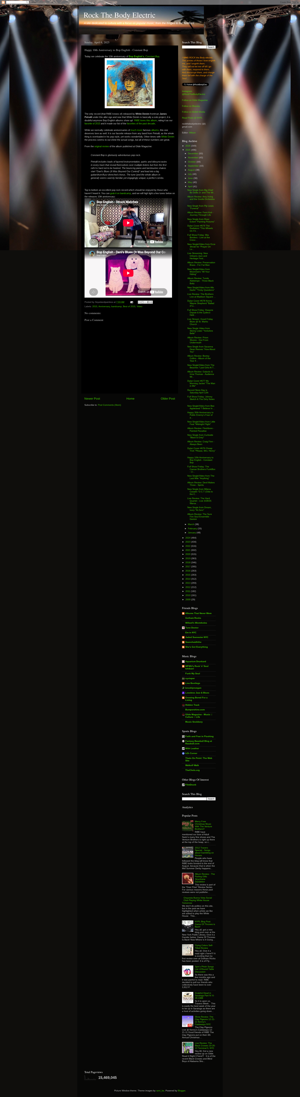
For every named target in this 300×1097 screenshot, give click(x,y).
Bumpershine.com (195, 709)
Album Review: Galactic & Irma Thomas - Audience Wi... (200, 374)
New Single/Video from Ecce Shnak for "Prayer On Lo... (201, 246)
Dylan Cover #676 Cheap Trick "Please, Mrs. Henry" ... (201, 451)
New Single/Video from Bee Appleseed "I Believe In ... (201, 407)
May (190, 182)
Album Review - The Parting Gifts (205, 878)
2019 (188, 558)
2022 (188, 546)
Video (139, 306)
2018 (188, 562)
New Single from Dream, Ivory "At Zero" (199, 508)
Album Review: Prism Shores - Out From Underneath (197, 340)
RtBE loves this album (145, 120)
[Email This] (139, 302)
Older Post (168, 398)
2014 (188, 579)
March (191, 524)
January (192, 532)
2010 (188, 595)
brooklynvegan (193, 688)
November (193, 157)
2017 (188, 566)
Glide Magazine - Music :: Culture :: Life (198, 715)
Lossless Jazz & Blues (197, 693)
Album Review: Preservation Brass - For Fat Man (201, 263)
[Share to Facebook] (148, 302)
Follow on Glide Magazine (195, 100)
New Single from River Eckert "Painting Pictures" (201, 220)
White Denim (167, 136)
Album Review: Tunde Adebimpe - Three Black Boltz (200, 280)
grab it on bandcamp (120, 193)
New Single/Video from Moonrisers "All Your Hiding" (198, 271)
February (193, 528)
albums (155, 130)
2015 (94, 306)
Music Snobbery (194, 722)
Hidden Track (192, 705)
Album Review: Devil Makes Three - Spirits (201, 483)
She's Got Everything (196, 647)
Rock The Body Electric (119, 15)
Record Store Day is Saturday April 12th (197, 391)
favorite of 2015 (92, 123)
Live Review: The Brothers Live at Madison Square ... (201, 295)
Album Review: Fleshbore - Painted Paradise (200, 429)
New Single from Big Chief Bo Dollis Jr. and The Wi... (201, 191)
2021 (188, 550)
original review (101, 146)
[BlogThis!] (142, 302)
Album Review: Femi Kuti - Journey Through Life (200, 213)
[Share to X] (145, 302)
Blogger (181, 1090)
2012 (188, 587)
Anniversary (104, 306)
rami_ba (160, 1090)
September (194, 166)
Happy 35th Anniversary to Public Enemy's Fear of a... (200, 415)
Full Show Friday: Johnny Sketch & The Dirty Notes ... (201, 399)
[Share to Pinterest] (151, 302)
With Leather (192, 748)
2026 (188, 146)
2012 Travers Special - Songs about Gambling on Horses (204, 852)
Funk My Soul (192, 673)
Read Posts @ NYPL (192, 118)
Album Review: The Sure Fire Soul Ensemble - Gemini (199, 516)
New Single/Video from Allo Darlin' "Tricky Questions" (201, 288)
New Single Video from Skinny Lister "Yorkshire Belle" (200, 331)
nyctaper (190, 678)
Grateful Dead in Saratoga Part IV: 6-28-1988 (204, 995)
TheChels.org (192, 770)
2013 (188, 583)
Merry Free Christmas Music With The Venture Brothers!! (203, 825)
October (192, 162)
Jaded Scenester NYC (196, 637)
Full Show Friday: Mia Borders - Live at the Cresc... (198, 237)
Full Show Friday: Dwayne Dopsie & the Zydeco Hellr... (200, 312)
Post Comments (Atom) (109, 405)
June (190, 178)
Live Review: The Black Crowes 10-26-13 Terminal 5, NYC (205, 1045)
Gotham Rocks (193, 618)
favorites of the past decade (141, 123)
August (191, 170)
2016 (188, 571)
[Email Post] (131, 302)
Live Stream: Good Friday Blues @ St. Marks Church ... (200, 321)
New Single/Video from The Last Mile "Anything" (200, 477)
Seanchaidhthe (193, 642)
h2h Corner (191, 753)
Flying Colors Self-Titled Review (204, 946)
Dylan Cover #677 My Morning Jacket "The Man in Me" (201, 383)
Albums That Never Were (198, 613)
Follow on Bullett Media (193, 112)
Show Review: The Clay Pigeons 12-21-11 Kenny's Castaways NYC (205, 1021)
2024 (188, 538)
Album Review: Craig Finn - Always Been (200, 442)
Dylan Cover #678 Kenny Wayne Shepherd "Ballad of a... (200, 303)
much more (136, 130)
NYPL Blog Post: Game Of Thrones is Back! (205, 924)
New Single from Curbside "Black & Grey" (200, 436)
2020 (188, 554)
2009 (188, 599)
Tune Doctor (191, 628)
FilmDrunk (190, 785)
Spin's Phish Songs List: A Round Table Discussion (204, 969)
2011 (188, 591)
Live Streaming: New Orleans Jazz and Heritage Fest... (197, 255)
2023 (188, 542)
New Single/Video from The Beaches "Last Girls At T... (201, 366)
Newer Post (92, 398)
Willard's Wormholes (196, 623)
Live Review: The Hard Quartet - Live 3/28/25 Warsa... (199, 501)
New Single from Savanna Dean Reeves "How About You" (201, 349)
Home (130, 398)
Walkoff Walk (192, 765)
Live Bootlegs (192, 683)
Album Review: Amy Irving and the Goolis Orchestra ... (201, 199)
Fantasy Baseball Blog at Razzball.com (198, 742)
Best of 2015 (129, 306)
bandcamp (116, 306)
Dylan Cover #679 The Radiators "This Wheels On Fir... (200, 228)
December (193, 153)
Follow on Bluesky (191, 106)
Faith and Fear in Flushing (199, 736)
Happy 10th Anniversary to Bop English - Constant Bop (200, 460)
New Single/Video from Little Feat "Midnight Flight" (201, 423)
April (190, 186)
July (190, 174)
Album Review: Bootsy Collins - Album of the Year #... (199, 358)
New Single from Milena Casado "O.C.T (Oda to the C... (200, 491)
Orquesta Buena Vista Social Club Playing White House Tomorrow (197, 900)
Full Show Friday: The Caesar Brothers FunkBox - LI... (201, 469)
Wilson (192, 133)
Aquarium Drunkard (195, 661)
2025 (188, 150)
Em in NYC (190, 632)
